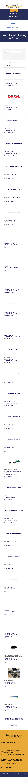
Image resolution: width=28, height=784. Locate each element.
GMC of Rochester (8, 704)
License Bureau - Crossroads (10, 469)
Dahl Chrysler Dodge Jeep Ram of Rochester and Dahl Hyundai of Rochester (13, 656)
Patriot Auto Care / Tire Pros (10, 104)
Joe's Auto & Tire (8, 357)
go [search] (14, 56)
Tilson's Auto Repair (8, 680)
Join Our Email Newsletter (8, 763)
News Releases (18, 718)
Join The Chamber (19, 720)
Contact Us (11, 720)
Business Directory (9, 718)
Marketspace (17, 719)
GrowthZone (20, 774)
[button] (3, 63)
